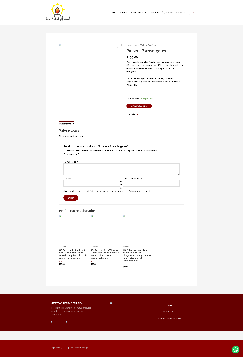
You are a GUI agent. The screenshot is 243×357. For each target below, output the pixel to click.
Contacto (154, 12)
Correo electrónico (132, 178)
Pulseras (135, 45)
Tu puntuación (71, 154)
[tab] (66, 123)
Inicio (113, 12)
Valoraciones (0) (66, 123)
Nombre (68, 178)
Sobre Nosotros (138, 12)
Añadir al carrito (139, 106)
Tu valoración (70, 161)
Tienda (123, 12)
